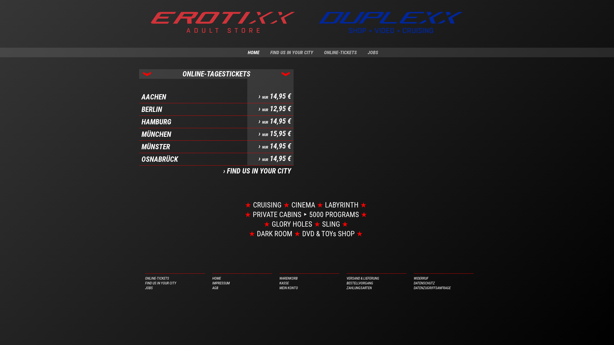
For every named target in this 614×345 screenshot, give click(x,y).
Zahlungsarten (359, 288)
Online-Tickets (340, 52)
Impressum (221, 283)
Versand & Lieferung (363, 278)
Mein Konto (288, 288)
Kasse (284, 283)
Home (254, 52)
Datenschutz (424, 283)
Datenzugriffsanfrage (432, 288)
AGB (215, 288)
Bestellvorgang (360, 283)
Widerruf (421, 278)
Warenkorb (288, 278)
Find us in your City (291, 52)
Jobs (373, 52)
